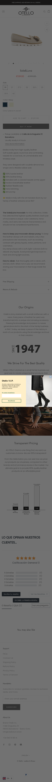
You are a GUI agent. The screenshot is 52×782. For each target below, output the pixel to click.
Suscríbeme (11, 400)
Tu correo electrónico (8, 392)
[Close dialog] (50, 377)
